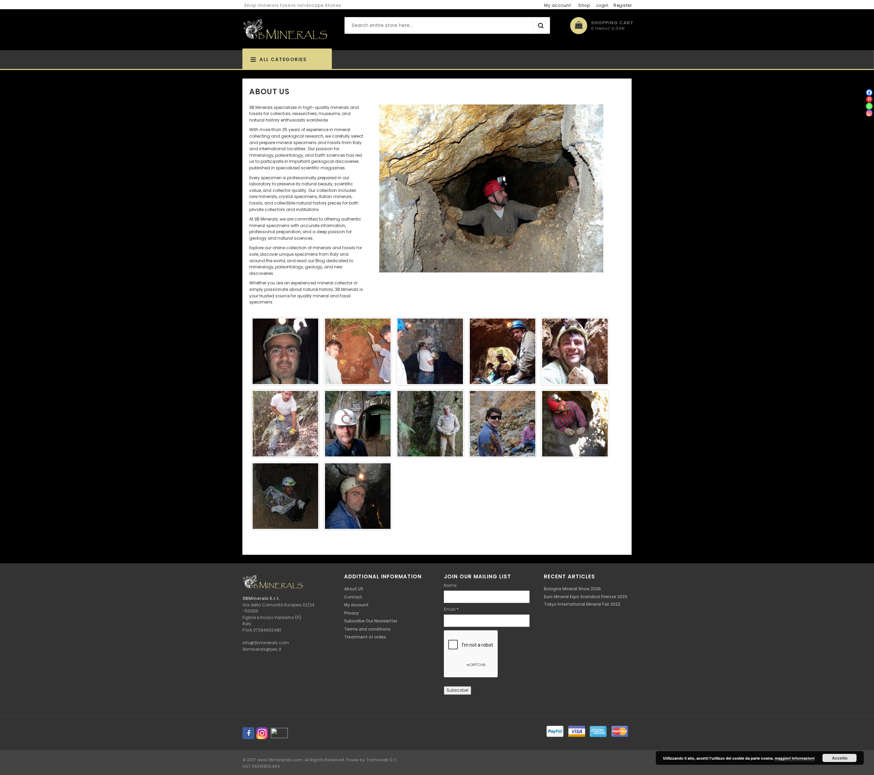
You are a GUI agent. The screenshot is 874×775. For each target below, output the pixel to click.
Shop (584, 5)
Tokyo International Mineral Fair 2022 (582, 604)
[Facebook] (869, 92)
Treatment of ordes (365, 637)
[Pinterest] (869, 99)
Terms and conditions (367, 629)
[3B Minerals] (285, 29)
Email (451, 609)
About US (353, 589)
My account (557, 5)
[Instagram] (869, 113)
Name (450, 585)
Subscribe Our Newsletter (370, 621)
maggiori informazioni (795, 758)
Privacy (351, 613)
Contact (353, 597)
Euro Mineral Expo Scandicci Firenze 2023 (585, 597)
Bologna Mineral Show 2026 (572, 589)
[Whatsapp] (869, 106)
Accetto (839, 758)
